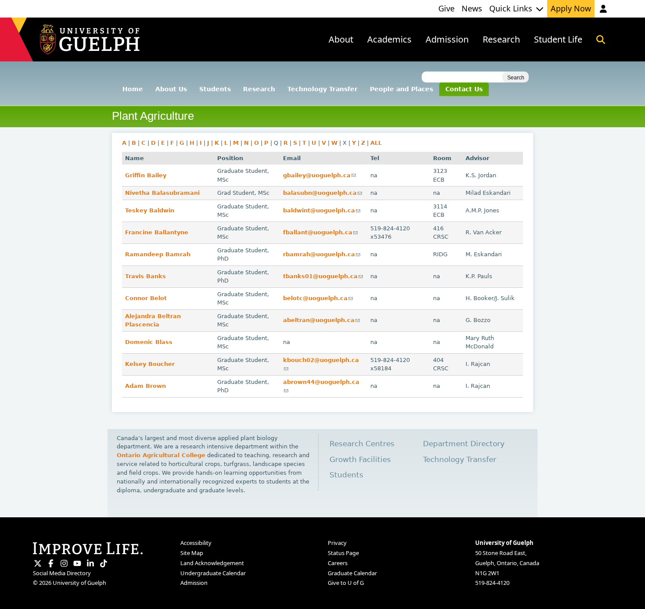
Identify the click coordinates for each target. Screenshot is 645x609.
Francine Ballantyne (156, 232)
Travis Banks (145, 276)
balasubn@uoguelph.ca (322, 193)
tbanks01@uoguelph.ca (323, 276)
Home (132, 89)
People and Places (401, 89)
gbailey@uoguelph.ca (319, 175)
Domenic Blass (148, 342)
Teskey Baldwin (149, 210)
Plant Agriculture (153, 115)
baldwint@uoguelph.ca (321, 210)
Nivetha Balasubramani (162, 193)
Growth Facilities (360, 459)
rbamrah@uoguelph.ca (321, 254)
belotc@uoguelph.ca (318, 298)
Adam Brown (145, 386)
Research (259, 89)
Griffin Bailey (145, 175)
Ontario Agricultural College (161, 455)
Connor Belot (146, 298)
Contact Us (464, 89)
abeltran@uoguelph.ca (321, 320)
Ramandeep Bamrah (157, 254)
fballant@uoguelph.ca (320, 232)
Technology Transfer (322, 89)
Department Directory (464, 444)
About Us (171, 89)
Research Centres (362, 444)
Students (215, 89)
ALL (376, 143)
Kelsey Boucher (150, 364)
